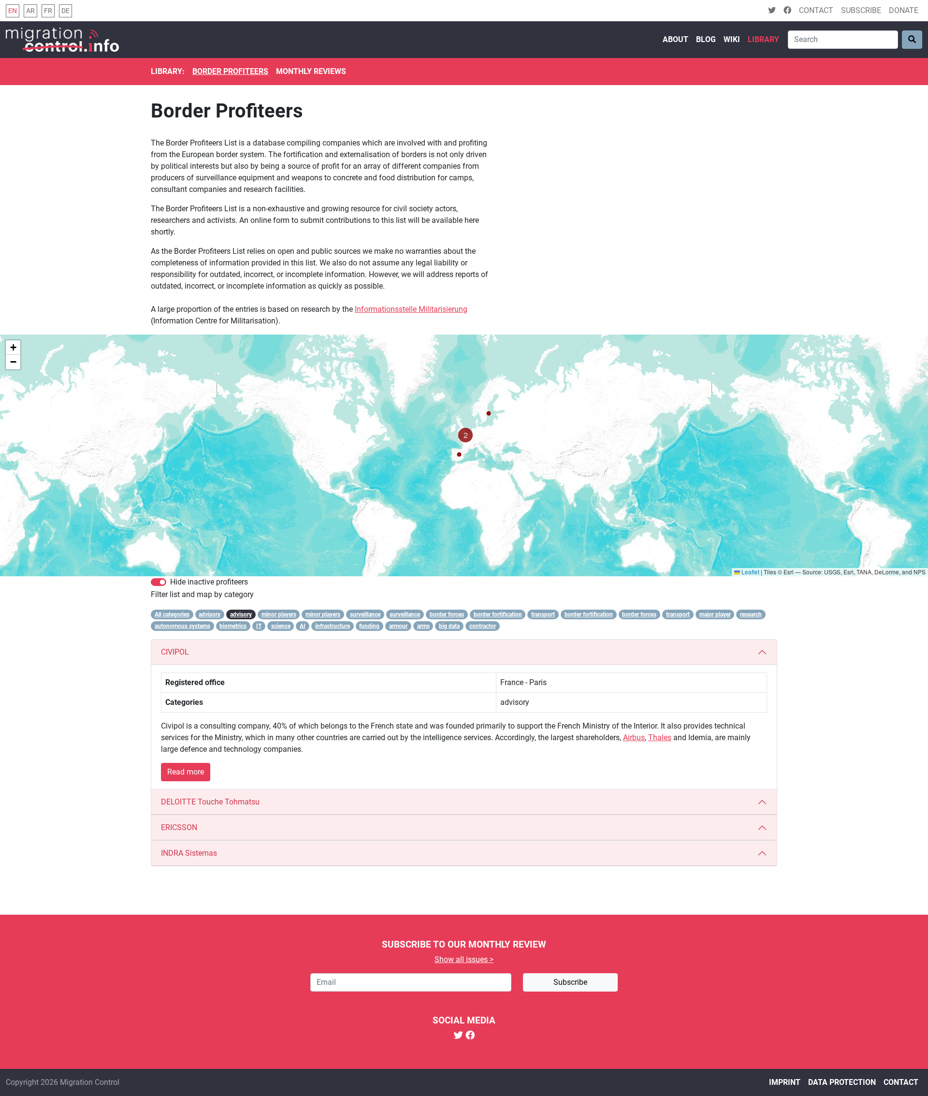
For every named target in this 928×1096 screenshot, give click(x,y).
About (675, 39)
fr (48, 11)
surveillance (365, 614)
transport (543, 614)
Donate (903, 10)
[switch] (158, 582)
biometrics (232, 626)
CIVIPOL (175, 652)
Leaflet (749, 572)
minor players (278, 614)
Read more (185, 771)
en (12, 11)
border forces (447, 614)
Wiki (732, 39)
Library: (168, 71)
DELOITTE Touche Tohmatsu (210, 801)
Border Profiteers (230, 71)
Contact (816, 10)
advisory (209, 614)
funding (369, 626)
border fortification (498, 614)
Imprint (784, 1082)
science (280, 626)
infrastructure (332, 626)
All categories (172, 614)
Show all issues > (464, 959)
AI (302, 626)
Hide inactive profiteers (209, 581)
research (751, 614)
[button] (465, 435)
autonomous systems (182, 626)
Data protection (842, 1082)
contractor (482, 626)
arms (423, 626)
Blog (706, 39)
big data (449, 626)
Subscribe (861, 10)
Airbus (634, 737)
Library (763, 39)
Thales (659, 737)
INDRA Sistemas (189, 853)
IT (258, 626)
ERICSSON (179, 827)
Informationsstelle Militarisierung (411, 309)
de (65, 11)
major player (715, 614)
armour (398, 626)
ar (30, 11)
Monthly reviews (311, 71)
